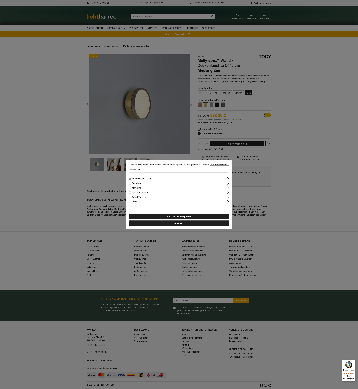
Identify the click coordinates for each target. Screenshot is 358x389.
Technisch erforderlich (142, 178)
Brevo (135, 201)
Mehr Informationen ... (219, 164)
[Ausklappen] (228, 178)
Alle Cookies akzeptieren (179, 216)
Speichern (179, 223)
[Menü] (353, 361)
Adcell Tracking (139, 197)
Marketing (136, 187)
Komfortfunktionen (140, 192)
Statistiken (136, 183)
